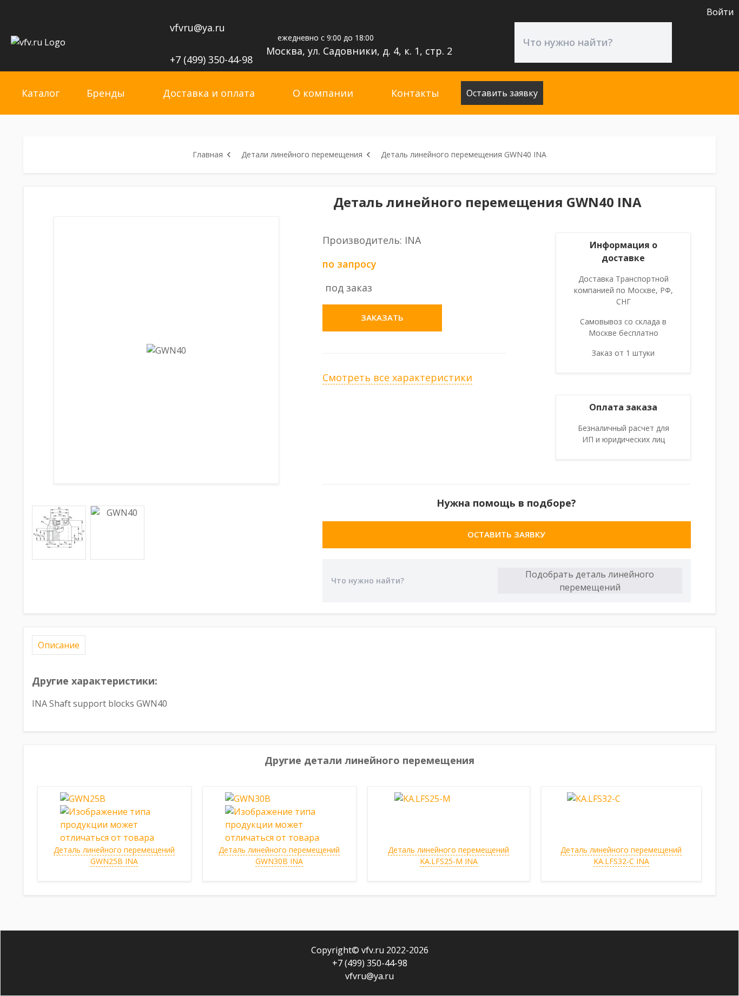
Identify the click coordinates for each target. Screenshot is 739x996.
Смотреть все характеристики (397, 377)
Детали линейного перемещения (301, 154)
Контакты (415, 93)
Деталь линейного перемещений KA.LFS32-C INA (621, 855)
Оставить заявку (502, 93)
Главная (208, 154)
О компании (323, 93)
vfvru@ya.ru (197, 27)
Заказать (382, 317)
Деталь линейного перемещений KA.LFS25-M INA (448, 855)
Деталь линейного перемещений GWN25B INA (114, 855)
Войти (720, 12)
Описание (59, 645)
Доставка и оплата (209, 93)
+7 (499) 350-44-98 (211, 59)
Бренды (106, 93)
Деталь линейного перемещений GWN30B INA (279, 855)
